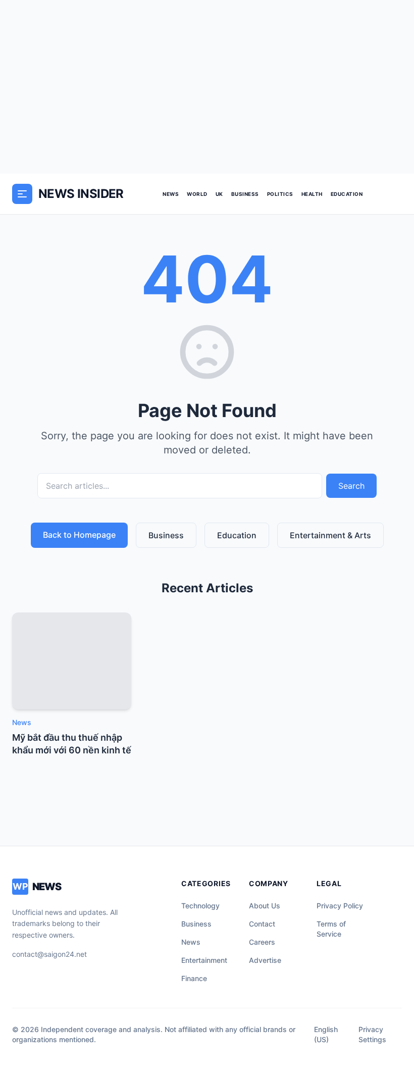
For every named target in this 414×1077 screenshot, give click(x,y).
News (171, 194)
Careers (262, 942)
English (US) (326, 1034)
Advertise (265, 960)
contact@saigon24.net (49, 954)
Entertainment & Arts (330, 535)
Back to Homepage (79, 535)
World (197, 194)
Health (312, 194)
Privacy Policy (340, 905)
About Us (264, 905)
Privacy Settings (372, 1034)
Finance (194, 978)
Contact (262, 923)
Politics (280, 194)
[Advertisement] (207, 87)
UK (219, 194)
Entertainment (204, 960)
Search (351, 486)
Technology (200, 905)
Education (347, 194)
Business (245, 194)
